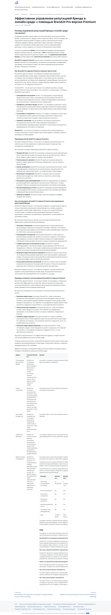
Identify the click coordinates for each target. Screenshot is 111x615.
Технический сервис (67, 7)
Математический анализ (54, 609)
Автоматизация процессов (22, 7)
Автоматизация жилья (21, 10)
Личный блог (24, 14)
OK (87, 613)
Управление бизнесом (38, 7)
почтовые (51, 274)
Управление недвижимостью (83, 7)
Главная (17, 14)
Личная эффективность (53, 7)
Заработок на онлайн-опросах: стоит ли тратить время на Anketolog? (78, 594)
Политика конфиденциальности (87, 604)
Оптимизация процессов (84, 609)
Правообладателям (20, 606)
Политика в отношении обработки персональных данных (35, 604)
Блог (16, 604)
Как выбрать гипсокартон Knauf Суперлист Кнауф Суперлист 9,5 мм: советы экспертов (34, 594)
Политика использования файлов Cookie (64, 604)
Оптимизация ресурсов (69, 609)
